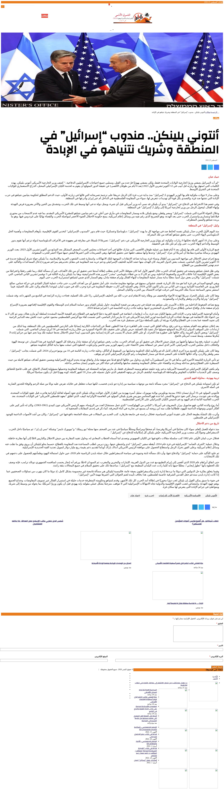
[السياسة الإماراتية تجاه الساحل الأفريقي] (173, 708)
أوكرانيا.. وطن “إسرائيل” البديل (145, 760)
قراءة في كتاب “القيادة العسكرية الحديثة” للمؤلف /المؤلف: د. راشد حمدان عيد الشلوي (146, 752)
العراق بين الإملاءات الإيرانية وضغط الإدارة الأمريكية (198, 20)
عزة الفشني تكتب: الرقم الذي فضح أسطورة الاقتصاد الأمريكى (194, 13)
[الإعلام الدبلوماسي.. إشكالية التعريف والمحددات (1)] (173, 748)
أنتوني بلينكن (210, 495)
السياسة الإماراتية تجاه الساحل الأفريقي (203, 11)
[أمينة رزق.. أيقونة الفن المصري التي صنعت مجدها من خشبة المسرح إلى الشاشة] (203, 748)
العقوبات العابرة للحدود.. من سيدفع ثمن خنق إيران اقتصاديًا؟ (195, 24)
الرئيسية (100, 16)
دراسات (92, 16)
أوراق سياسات (82, 16)
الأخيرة (215, 676)
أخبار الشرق (53, 16)
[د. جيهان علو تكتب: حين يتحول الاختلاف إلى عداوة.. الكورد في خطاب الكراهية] (203, 701)
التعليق (219, 624)
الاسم (220, 646)
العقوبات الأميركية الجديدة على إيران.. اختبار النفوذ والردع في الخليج (192, 15)
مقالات (44, 16)
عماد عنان (134, 495)
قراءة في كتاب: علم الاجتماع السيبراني (145, 735)
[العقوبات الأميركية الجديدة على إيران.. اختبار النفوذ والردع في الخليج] (173, 728)
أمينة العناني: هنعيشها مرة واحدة (205, 29)
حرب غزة (149, 495)
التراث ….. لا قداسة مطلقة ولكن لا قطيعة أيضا (199, 22)
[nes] (133, 25)
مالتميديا (37, 16)
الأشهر (215, 679)
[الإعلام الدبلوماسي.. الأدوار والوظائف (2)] (173, 768)
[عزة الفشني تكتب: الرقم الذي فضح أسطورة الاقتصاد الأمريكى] (178, 559)
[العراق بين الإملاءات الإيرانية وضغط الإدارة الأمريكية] (106, 559)
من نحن (29, 16)
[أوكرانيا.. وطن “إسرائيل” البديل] (173, 788)
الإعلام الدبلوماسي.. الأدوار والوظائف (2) (146, 743)
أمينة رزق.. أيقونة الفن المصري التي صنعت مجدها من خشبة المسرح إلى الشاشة (187, 18)
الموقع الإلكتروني (101, 656)
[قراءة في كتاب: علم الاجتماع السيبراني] (203, 768)
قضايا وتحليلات (67, 16)
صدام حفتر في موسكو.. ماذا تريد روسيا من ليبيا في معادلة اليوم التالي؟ (191, 27)
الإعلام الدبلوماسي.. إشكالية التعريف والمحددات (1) (145, 728)
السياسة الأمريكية (192, 495)
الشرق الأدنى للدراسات (168, 495)
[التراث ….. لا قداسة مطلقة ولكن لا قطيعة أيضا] (178, 599)
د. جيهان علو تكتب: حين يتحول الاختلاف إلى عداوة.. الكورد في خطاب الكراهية (161, 684)
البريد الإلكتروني (216, 656)
